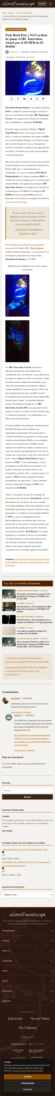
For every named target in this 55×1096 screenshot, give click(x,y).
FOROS (5, 971)
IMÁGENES (6, 1001)
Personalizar (27, 1083)
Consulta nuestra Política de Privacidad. (27, 1070)
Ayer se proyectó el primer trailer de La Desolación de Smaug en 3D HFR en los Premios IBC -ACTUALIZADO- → (26, 671)
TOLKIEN (5, 941)
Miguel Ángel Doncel (31, 559)
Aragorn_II (13, 52)
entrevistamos (31, 132)
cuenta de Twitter (19, 201)
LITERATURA (7, 961)
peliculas (22, 562)
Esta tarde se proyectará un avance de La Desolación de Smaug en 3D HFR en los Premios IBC (33, 596)
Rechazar (27, 1089)
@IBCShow (15, 216)
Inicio (4, 13)
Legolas (5, 816)
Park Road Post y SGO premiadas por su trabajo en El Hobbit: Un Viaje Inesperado (34, 621)
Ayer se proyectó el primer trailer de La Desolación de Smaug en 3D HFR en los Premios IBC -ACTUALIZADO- (33, 644)
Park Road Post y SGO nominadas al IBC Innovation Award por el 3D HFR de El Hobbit (34, 609)
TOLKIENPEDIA (8, 931)
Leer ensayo (7, 831)
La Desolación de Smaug (28, 591)
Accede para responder (21, 712)
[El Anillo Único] (18, 4)
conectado (26, 763)
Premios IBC (32, 562)
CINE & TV (6, 951)
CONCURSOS (7, 991)
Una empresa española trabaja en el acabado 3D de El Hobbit (31, 632)
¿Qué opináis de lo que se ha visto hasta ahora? (23, 849)
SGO (40, 562)
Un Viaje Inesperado (24, 13)
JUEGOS (5, 981)
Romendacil (15, 698)
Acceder (42, 4)
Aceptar (27, 1077)
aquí (44, 381)
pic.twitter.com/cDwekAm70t (27, 224)
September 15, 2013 (28, 233)
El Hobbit (18, 559)
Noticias (11, 13)
